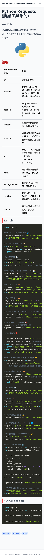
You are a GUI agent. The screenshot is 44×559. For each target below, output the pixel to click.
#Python (6, 533)
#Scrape (16, 533)
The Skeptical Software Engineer (18, 3)
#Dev (25, 533)
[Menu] (40, 3)
